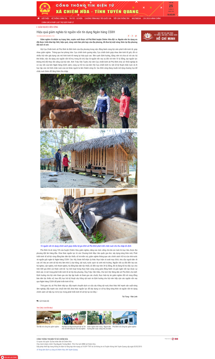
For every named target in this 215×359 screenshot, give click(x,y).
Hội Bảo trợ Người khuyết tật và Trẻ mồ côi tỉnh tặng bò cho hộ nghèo (74, 328)
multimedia (136, 18)
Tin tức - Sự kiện (75, 18)
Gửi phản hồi (44, 301)
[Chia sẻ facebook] (128, 35)
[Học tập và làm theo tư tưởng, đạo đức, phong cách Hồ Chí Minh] (159, 42)
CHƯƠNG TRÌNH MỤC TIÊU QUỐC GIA (98, 18)
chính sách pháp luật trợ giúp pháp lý (58, 22)
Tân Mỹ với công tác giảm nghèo (48, 327)
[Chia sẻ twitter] (135, 35)
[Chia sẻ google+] (132, 35)
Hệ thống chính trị (59, 18)
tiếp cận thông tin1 (121, 18)
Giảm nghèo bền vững (47, 27)
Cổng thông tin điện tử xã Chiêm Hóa (52, 339)
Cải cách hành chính (152, 18)
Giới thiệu (45, 18)
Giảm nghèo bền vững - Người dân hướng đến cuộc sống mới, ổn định (99, 328)
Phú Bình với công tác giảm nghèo (124, 327)
